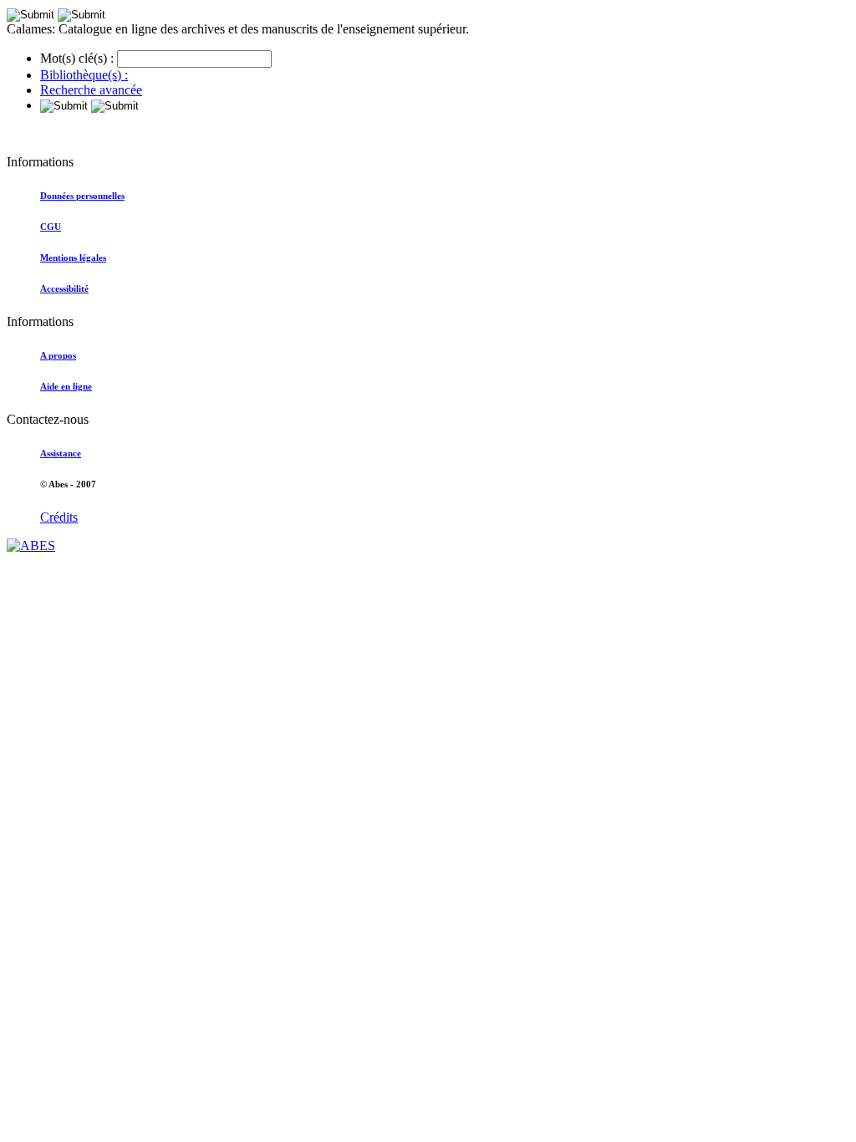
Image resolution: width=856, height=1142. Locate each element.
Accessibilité (64, 288)
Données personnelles (82, 196)
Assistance (60, 453)
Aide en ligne (66, 386)
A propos (58, 355)
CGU (50, 227)
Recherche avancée (91, 90)
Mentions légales (73, 257)
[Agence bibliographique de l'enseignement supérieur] (31, 545)
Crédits (59, 517)
